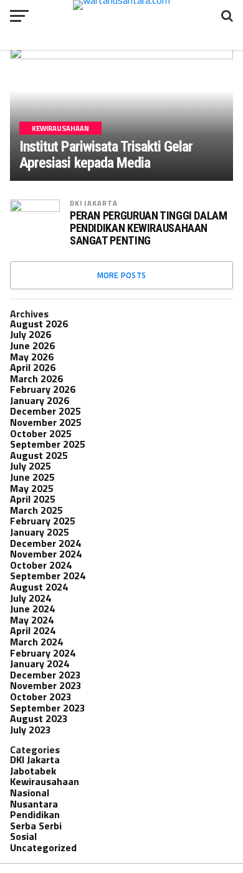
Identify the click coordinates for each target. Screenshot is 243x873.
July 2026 (30, 334)
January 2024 (39, 663)
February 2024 (42, 652)
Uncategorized (43, 847)
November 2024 (46, 553)
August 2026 (39, 323)
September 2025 (47, 443)
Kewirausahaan (44, 781)
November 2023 (46, 685)
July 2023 (30, 729)
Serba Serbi (36, 825)
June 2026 (32, 345)
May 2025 (32, 488)
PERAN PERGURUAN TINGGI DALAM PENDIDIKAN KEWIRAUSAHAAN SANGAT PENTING (148, 228)
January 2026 (39, 400)
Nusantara (34, 803)
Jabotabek (33, 770)
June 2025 (32, 477)
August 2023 (39, 718)
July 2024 (30, 598)
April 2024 (32, 630)
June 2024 (32, 608)
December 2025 (45, 410)
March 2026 (36, 378)
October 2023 (41, 696)
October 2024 (41, 564)
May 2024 (32, 619)
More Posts (121, 275)
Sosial (23, 836)
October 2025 (41, 433)
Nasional (29, 792)
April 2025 (32, 498)
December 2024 (45, 543)
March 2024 (36, 641)
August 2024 (39, 586)
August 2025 (39, 455)
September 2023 (47, 707)
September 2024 (47, 575)
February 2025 (42, 520)
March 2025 (36, 510)
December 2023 (45, 674)
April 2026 (32, 367)
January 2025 (39, 531)
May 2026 (32, 356)
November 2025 (46, 422)
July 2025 (30, 465)
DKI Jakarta (94, 203)
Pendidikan (35, 814)
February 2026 (42, 389)
